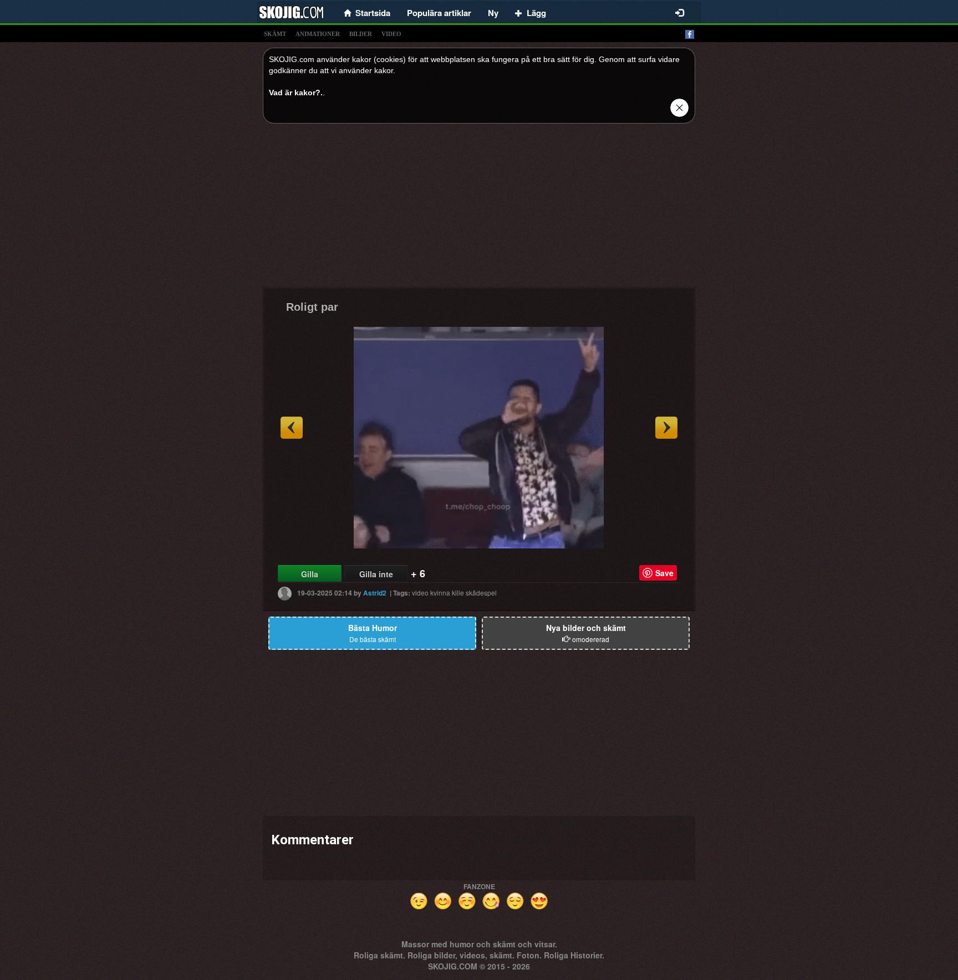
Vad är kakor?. (296, 92)
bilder (360, 33)
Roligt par (312, 307)
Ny (493, 13)
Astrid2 (374, 593)
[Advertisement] (479, 209)
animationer (317, 33)
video (391, 33)
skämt (275, 33)
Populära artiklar (439, 13)
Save (664, 572)
